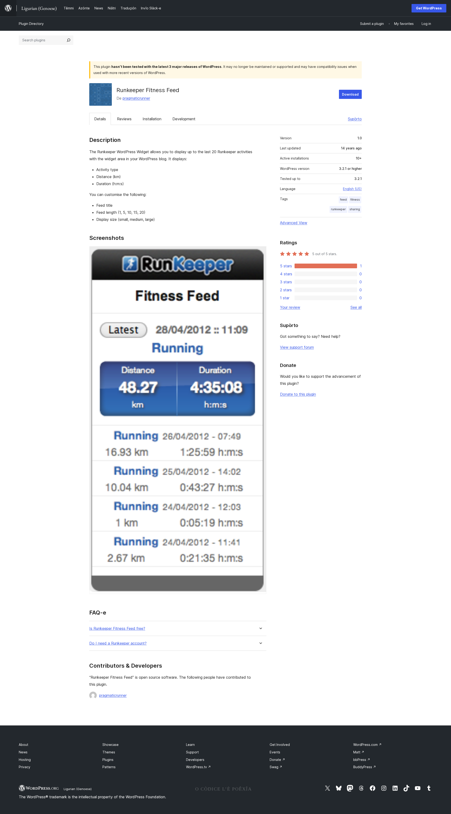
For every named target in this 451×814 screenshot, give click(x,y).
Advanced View (293, 222)
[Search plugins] (68, 40)
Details (100, 119)
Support (192, 752)
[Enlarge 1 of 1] (260, 252)
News (23, 752)
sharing (355, 209)
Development (183, 119)
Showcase (110, 745)
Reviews (124, 119)
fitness (355, 199)
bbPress (361, 760)
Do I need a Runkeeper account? (118, 643)
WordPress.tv (198, 767)
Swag (276, 767)
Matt (358, 752)
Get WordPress (429, 8)
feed (343, 199)
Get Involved (280, 745)
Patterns (109, 767)
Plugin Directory (31, 24)
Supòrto (355, 119)
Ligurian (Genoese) (78, 789)
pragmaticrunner (136, 98)
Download (350, 94)
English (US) (352, 189)
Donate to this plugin (298, 394)
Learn (190, 745)
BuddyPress (364, 767)
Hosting (25, 760)
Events (275, 752)
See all (356, 307)
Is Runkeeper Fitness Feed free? (117, 628)
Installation (152, 119)
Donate (277, 760)
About (23, 745)
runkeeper (338, 209)
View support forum (297, 347)
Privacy (24, 767)
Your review (290, 307)
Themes (108, 752)
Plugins (107, 760)
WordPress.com (367, 745)
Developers (195, 760)
